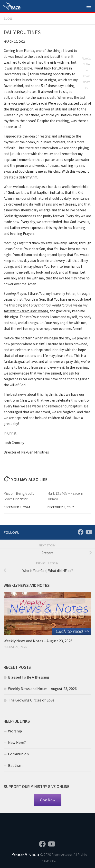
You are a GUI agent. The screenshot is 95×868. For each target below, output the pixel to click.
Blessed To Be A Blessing (28, 677)
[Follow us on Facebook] (81, 532)
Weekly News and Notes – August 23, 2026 (38, 640)
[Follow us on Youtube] (88, 532)
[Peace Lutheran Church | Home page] (14, 6)
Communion (18, 753)
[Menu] (89, 6)
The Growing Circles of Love (31, 700)
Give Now (47, 799)
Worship (15, 731)
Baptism (15, 765)
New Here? (17, 742)
